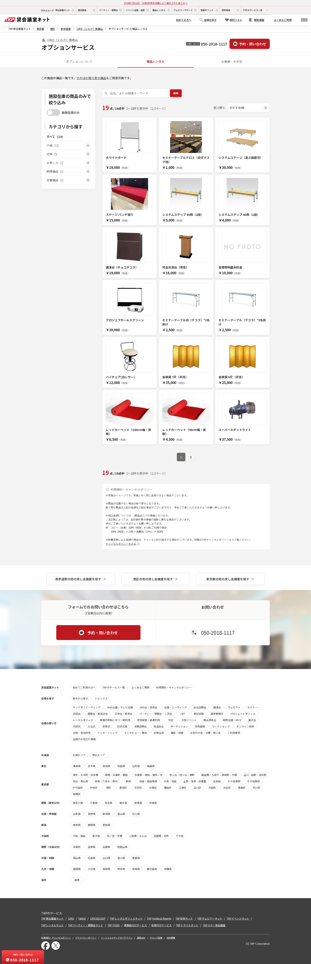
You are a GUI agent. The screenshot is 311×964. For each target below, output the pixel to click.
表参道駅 (66, 28)
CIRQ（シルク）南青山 (90, 28)
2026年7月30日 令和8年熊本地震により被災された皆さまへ (155, 3)
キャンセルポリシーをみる (121, 543)
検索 (175, 93)
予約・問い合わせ (252, 43)
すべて (55, 136)
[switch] (53, 112)
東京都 (40, 28)
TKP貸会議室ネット (19, 28)
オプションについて (79, 61)
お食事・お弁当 (231, 61)
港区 (52, 28)
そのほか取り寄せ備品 (91, 78)
